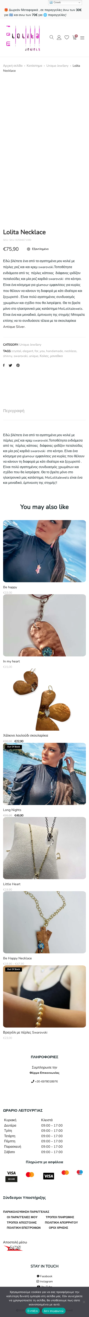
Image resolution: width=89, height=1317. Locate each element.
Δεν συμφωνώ (54, 1310)
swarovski (21, 356)
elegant (28, 351)
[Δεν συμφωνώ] (84, 1302)
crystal (16, 351)
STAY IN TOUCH (45, 1266)
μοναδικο (56, 356)
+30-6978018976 (46, 1081)
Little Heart (11, 884)
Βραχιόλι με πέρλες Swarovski (25, 1033)
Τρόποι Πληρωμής (60, 1217)
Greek (57, 2)
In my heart (11, 661)
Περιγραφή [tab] (13, 411)
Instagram (46, 1281)
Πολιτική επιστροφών (24, 1228)
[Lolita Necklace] (4, 366)
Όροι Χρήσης (58, 1228)
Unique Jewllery (57, 66)
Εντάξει (33, 1310)
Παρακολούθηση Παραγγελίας (26, 1212)
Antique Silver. (14, 326)
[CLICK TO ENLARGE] (79, 86)
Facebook (45, 1276)
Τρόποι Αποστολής (22, 1223)
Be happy (10, 587)
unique (33, 356)
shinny (7, 356)
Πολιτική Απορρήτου (61, 1223)
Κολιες (44, 356)
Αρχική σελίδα (13, 66)
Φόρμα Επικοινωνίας (44, 1073)
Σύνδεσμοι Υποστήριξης (24, 1197)
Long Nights (12, 810)
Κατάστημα (34, 66)
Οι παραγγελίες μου (22, 1217)
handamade (54, 351)
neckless (70, 351)
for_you (40, 351)
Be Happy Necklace (17, 958)
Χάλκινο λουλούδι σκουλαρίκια (25, 736)
